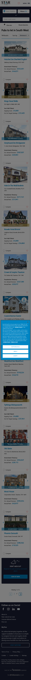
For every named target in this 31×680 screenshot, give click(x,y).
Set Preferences (15, 346)
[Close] (28, 322)
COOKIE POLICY (6, 342)
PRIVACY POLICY (19, 327)
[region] (15, 340)
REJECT (15, 351)
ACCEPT (15, 355)
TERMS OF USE (14, 342)
